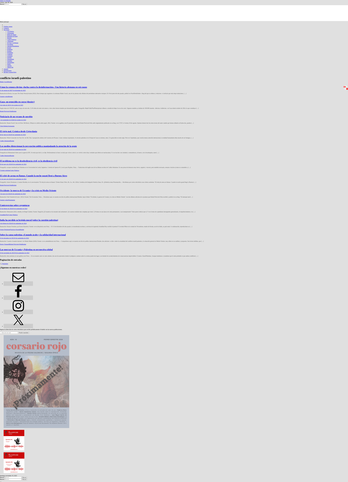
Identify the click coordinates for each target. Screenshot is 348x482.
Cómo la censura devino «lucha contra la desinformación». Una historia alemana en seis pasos (43, 87)
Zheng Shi (10, 67)
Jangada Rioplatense (13, 46)
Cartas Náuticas (11, 39)
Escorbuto (10, 44)
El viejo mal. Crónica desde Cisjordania (18, 131)
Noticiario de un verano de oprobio (16, 116)
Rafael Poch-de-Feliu (6, 111)
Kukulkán (10, 52)
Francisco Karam (15, 229)
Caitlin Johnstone (5, 141)
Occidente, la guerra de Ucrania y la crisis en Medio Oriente (28, 190)
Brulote (9, 38)
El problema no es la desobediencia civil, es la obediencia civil (28, 161)
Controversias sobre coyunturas (15, 205)
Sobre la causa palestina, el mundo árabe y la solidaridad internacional (33, 235)
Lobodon (10, 56)
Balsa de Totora (11, 34)
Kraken (9, 51)
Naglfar (9, 57)
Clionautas (10, 41)
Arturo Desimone (5, 229)
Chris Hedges (4, 126)
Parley (9, 64)
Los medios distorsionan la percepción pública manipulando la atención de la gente (38, 146)
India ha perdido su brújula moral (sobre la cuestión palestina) (29, 220)
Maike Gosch (4, 82)
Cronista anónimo (5, 170)
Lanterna (9, 54)
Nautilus (9, 61)
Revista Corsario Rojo (10, 72)
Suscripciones (8, 70)
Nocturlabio (10, 62)
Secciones (6, 30)
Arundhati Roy (4, 215)
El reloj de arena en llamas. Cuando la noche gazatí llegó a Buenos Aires (33, 176)
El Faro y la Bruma (12, 43)
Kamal (9, 48)
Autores (6, 69)
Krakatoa (10, 49)
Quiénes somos (8, 26)
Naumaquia (10, 59)
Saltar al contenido (5, 1)
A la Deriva (10, 31)
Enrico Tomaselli (5, 244)
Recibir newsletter (23, 332)
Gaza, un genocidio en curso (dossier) (17, 102)
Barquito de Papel (12, 36)
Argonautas (10, 33)
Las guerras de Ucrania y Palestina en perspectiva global (26, 249)
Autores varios (4, 96)
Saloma (9, 65)
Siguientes (5, 263)
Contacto (6, 28)
